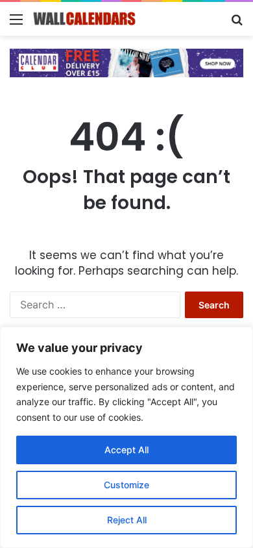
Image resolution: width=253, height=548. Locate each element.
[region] (126, 437)
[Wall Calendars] (84, 19)
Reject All (127, 519)
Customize (126, 484)
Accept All (126, 449)
